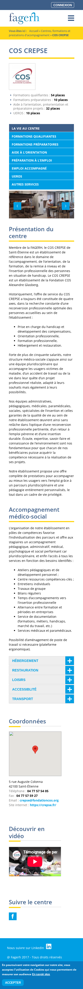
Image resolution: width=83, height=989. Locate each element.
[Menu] (71, 18)
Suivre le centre (30, 902)
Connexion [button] (62, 5)
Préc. (17, 206)
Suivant (65, 206)
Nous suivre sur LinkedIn (26, 948)
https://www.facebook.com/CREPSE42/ (13, 916)
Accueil (33, 31)
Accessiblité (24, 689)
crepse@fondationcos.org (39, 800)
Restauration (25, 670)
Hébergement (25, 661)
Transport (22, 699)
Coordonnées (27, 721)
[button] (35, 750)
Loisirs (18, 680)
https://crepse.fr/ (43, 805)
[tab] (41, 660)
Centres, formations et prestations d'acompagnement (39, 33)
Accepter (13, 982)
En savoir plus (41, 974)
